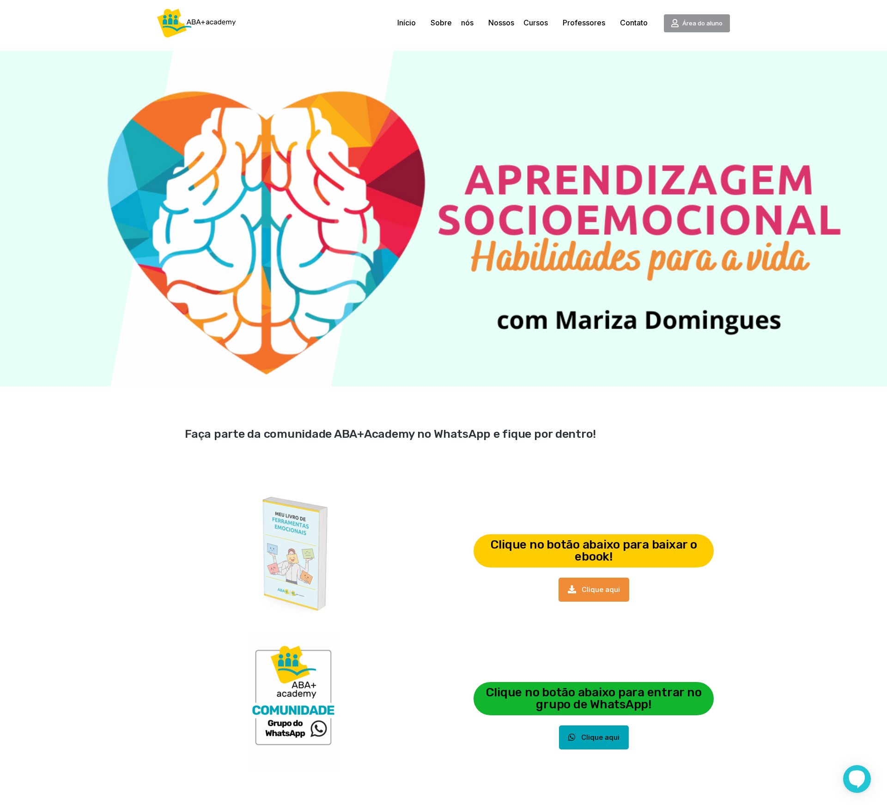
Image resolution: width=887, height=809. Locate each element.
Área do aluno (702, 23)
